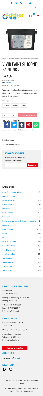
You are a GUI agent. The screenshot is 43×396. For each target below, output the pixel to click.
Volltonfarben (7, 270)
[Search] (35, 7)
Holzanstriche (7, 213)
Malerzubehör (7, 229)
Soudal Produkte (8, 246)
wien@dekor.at (13, 340)
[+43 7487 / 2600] (21, 3)
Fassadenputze (8, 204)
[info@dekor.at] (26, 3)
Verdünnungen (7, 258)
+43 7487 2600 (15, 305)
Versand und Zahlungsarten (15, 388)
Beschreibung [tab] (8, 140)
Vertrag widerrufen (15, 348)
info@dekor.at (13, 311)
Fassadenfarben (8, 200)
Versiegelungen (8, 262)
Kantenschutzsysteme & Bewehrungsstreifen (19, 221)
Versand (8, 83)
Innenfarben (7, 217)
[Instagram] (10, 369)
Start (4, 59)
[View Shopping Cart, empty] (31, 16)
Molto (4, 233)
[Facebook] (4, 369)
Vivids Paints (7, 266)
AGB (11, 391)
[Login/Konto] (30, 3)
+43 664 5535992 (16, 337)
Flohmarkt (6, 209)
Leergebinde (7, 225)
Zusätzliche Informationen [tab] (13, 145)
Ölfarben (5, 237)
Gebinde (5, 101)
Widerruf (19, 391)
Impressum (28, 391)
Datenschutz (33, 388)
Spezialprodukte (8, 254)
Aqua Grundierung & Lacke (12, 192)
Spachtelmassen (8, 250)
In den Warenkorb (28, 115)
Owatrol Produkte (9, 242)
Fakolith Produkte (9, 196)
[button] (37, 29)
